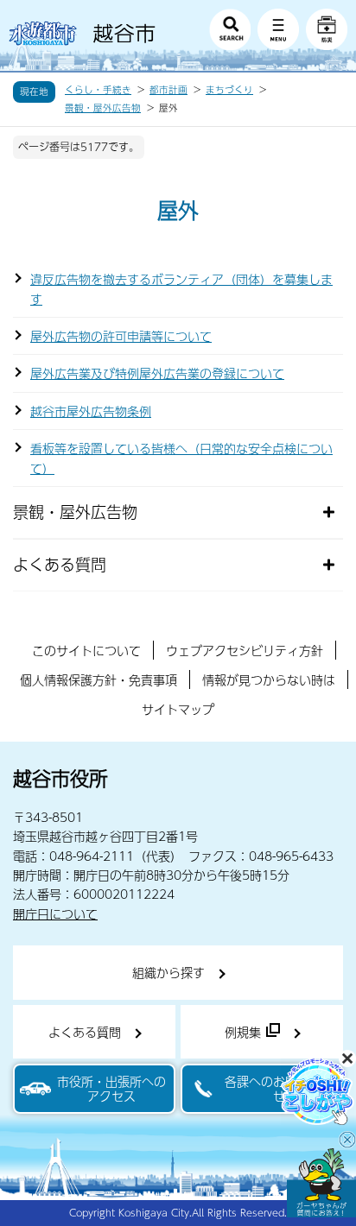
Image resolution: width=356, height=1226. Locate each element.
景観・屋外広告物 (103, 108)
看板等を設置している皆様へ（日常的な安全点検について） (181, 458)
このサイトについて (86, 650)
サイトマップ (178, 708)
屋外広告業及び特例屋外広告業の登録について (157, 372)
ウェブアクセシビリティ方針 (244, 650)
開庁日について (55, 913)
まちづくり (229, 90)
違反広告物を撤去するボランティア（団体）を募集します (181, 288)
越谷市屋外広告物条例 (90, 410)
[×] (321, 1182)
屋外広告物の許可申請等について (121, 335)
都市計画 (168, 90)
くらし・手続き (98, 90)
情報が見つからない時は (268, 679)
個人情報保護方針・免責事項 (98, 679)
